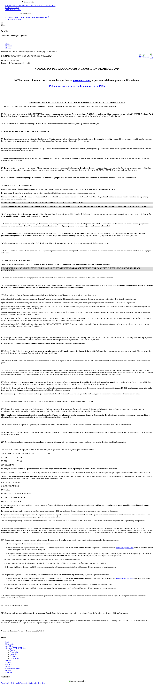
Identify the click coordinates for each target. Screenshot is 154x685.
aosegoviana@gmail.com (124, 548)
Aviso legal (5, 683)
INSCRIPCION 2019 (13, 10)
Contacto (8, 46)
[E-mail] (151, 58)
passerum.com (81, 80)
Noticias (8, 48)
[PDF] (141, 57)
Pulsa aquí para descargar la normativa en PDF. (77, 85)
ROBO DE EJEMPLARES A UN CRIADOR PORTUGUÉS (27, 17)
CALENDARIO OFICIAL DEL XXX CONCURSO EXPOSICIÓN (30, 6)
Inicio (7, 44)
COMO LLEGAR (12, 8)
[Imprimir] (146, 57)
